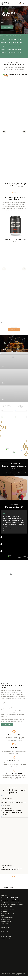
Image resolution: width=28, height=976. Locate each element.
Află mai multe (7, 27)
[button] (26, 3)
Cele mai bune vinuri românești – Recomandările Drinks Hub (12, 869)
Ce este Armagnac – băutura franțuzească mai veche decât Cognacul (11, 812)
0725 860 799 (6, 923)
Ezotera (14, 909)
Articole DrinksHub (6, 798)
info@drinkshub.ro (7, 921)
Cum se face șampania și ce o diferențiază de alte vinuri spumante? (13, 801)
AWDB (17, 975)
